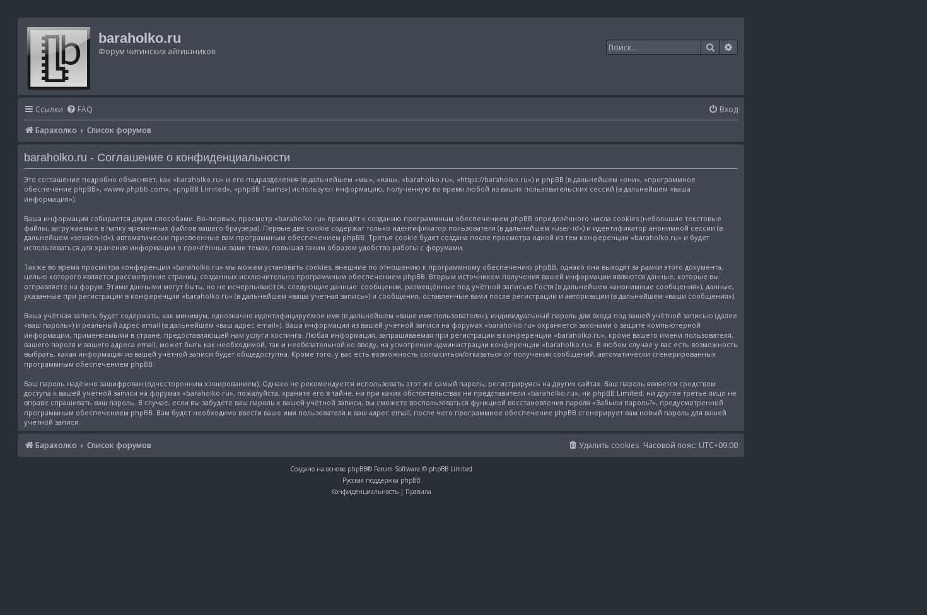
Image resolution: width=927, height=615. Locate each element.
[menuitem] (79, 109)
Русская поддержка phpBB (381, 480)
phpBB (357, 468)
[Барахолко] (59, 56)
